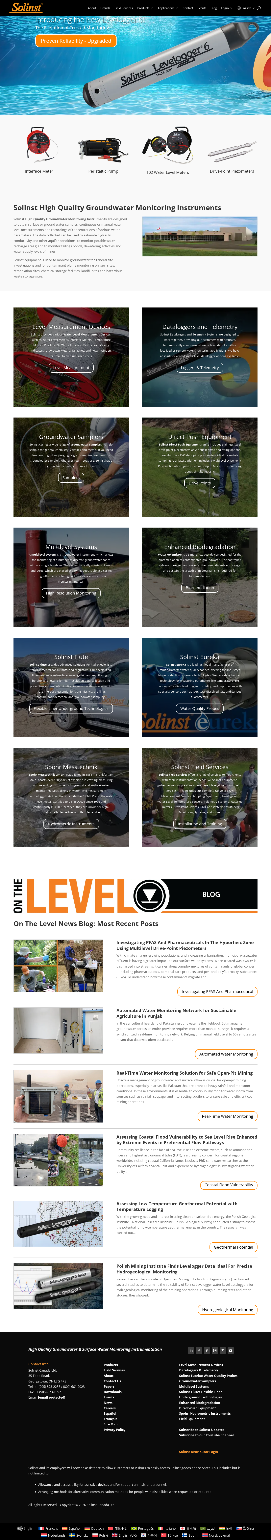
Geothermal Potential (233, 1247)
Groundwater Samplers (71, 437)
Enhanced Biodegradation (199, 547)
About (92, 8)
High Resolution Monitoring (71, 593)
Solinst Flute (71, 657)
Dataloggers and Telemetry (199, 327)
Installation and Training (200, 824)
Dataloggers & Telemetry (198, 1370)
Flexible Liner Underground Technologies (71, 708)
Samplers (71, 477)
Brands (105, 8)
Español (110, 1413)
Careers (110, 1408)
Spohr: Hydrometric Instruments (205, 1413)
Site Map (110, 1424)
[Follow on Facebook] (199, 1350)
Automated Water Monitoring (226, 1054)
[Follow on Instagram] (215, 1350)
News (108, 1403)
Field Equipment (192, 1419)
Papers (109, 1386)
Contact (188, 8)
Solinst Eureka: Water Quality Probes (208, 1376)
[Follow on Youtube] (231, 1350)
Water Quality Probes (199, 708)
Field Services (123, 8)
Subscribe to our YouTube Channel (206, 1435)
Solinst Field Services (199, 767)
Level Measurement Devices (71, 327)
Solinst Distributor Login (198, 1452)
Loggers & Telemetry (200, 367)
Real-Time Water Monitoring (227, 1116)
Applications (166, 8)
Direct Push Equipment (200, 437)
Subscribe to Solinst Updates (201, 1430)
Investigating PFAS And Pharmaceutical (217, 991)
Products (143, 8)
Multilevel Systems (71, 547)
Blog (214, 8)
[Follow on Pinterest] (207, 1350)
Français (110, 1419)
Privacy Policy (114, 1430)
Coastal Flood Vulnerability (229, 1184)
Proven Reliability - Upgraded (76, 40)
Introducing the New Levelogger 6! (90, 19)
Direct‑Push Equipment (197, 1408)
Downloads (113, 1392)
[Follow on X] (223, 1350)
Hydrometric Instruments (71, 824)
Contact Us (112, 1381)
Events (201, 8)
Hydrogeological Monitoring (227, 1309)
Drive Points (200, 483)
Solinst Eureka (199, 657)
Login (225, 8)
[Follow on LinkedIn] (191, 1350)
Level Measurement (71, 367)
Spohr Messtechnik (71, 767)
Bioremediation (200, 587)
